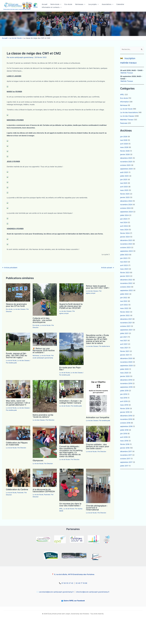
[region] (73, 24)
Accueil (44, 4)
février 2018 (124, 444)
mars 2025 (124, 190)
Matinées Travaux (126, 120)
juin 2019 (123, 394)
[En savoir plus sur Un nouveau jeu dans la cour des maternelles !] (71, 485)
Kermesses (79, 4)
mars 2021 (124, 348)
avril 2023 (124, 265)
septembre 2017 (126, 462)
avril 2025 (124, 187)
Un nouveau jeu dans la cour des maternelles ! (70, 504)
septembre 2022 (126, 290)
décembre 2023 (126, 240)
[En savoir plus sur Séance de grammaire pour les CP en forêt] (18, 292)
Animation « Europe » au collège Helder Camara (70, 402)
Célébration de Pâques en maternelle (17, 443)
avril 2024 (124, 226)
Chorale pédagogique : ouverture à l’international (96, 507)
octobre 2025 (125, 165)
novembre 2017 (126, 455)
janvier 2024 (125, 237)
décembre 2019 (126, 380)
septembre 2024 (126, 212)
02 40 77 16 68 (81, 583)
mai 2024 (123, 222)
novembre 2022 (126, 283)
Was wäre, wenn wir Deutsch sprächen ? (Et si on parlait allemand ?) (18, 403)
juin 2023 (123, 258)
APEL (61, 508)
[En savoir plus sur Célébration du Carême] (18, 478)
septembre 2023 (126, 251)
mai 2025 (123, 183)
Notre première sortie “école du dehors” (43, 416)
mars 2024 (124, 230)
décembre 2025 (126, 158)
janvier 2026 (125, 154)
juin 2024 (123, 219)
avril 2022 (124, 305)
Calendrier (120, 4)
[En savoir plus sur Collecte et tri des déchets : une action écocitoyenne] (45, 299)
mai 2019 (123, 398)
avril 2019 (124, 401)
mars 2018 (124, 441)
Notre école (54, 4)
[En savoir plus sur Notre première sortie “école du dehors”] (45, 396)
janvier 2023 (125, 276)
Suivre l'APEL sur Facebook (74, 601)
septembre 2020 (126, 366)
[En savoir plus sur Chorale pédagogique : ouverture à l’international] (98, 486)
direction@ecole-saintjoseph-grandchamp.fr (92, 592)
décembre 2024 (126, 201)
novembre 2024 (126, 205)
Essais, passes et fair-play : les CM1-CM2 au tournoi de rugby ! (16, 355)
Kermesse (36, 355)
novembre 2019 (126, 383)
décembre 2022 (126, 280)
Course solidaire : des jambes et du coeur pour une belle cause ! (97, 446)
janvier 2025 (125, 197)
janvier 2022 (125, 315)
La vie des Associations (129, 112)
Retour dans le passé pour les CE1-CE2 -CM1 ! (97, 287)
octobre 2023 (125, 247)
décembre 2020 (126, 358)
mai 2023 (123, 262)
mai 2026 (123, 140)
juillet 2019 (124, 391)
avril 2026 (124, 144)
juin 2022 (123, 298)
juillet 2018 (124, 430)
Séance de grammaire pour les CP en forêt (16, 305)
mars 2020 (124, 373)
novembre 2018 (126, 419)
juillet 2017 (124, 466)
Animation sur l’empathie (97, 417)
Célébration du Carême (17, 489)
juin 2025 (123, 179)
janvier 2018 (124, 448)
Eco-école (68, 4)
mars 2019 (124, 405)
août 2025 (124, 172)
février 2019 (124, 408)
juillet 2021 (124, 333)
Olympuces (38, 460)
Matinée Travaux (127, 73)
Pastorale (20, 492)
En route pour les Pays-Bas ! (70, 368)
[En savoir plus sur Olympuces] (45, 442)
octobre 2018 (125, 423)
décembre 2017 (126, 451)
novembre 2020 (126, 362)
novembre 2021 (126, 323)
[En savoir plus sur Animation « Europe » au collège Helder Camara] (71, 389)
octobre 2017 (125, 459)
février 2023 (125, 273)
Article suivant (107, 267)
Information (124, 102)
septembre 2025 (126, 169)
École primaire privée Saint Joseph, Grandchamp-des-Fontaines (16, 9)
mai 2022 (123, 301)
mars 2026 (124, 147)
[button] (60, 4)
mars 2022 (124, 308)
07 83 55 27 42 (67, 583)
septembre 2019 (126, 387)
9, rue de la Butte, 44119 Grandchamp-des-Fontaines (74, 574)
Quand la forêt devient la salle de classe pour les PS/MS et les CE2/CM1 (70, 306)
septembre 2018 (126, 426)
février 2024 (125, 233)
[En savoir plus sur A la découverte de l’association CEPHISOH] (45, 478)
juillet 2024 (124, 215)
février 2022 (125, 312)
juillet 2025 (124, 176)
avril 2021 (124, 344)
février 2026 (125, 151)
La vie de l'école (45, 325)
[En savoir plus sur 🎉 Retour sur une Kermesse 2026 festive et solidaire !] (45, 339)
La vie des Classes (19, 309)
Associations (106, 4)
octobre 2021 (125, 326)
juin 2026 (123, 137)
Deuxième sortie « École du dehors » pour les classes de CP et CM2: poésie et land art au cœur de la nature (97, 339)
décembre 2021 (126, 319)
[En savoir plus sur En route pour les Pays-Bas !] (71, 349)
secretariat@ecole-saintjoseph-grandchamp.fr (56, 592)
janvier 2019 (124, 412)
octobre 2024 (125, 208)
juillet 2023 (124, 255)
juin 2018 (123, 434)
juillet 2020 (124, 369)
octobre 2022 (125, 287)
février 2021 (124, 351)
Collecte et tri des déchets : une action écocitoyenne (42, 320)
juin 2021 (123, 337)
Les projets (92, 4)
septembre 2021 (126, 330)
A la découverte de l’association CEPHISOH (44, 490)
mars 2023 (124, 269)
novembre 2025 (126, 162)
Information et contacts (50, 7)
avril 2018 (124, 437)
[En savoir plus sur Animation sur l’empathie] (98, 397)
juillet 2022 (124, 294)
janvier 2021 (124, 355)
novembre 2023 (126, 244)
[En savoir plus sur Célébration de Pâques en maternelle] (18, 433)
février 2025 (125, 194)
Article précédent (9, 267)
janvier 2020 (125, 376)
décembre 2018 (126, 416)
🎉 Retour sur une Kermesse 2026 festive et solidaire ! (44, 350)
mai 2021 (123, 340)
